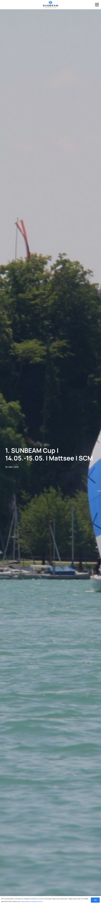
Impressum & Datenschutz (32, 901)
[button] (97, 5)
